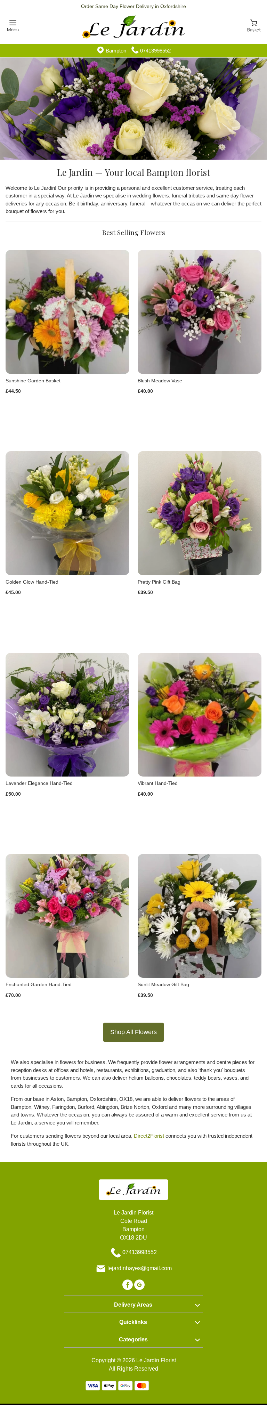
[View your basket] (254, 25)
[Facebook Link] (128, 1285)
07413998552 (155, 51)
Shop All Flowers (133, 1032)
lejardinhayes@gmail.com (139, 1269)
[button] (133, 1304)
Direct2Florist (149, 1136)
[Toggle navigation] (13, 26)
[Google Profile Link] (139, 1285)
